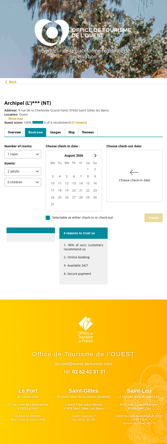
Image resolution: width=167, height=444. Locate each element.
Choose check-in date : (63, 146)
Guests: (9, 163)
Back (13, 82)
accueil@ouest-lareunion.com (83, 363)
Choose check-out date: (124, 146)
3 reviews (79, 122)
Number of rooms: (18, 146)
